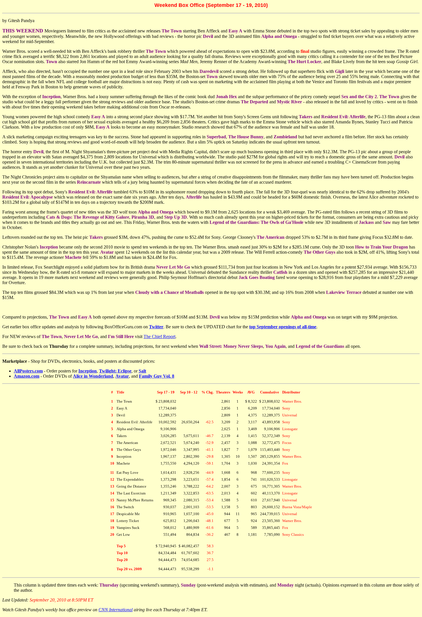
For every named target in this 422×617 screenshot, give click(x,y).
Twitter (156, 326)
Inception (87, 370)
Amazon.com (26, 376)
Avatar (122, 376)
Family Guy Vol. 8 (156, 376)
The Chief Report (159, 336)
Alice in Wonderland (93, 376)
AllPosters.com (28, 370)
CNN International (115, 609)
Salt (142, 370)
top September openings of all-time (282, 326)
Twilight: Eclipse (115, 370)
